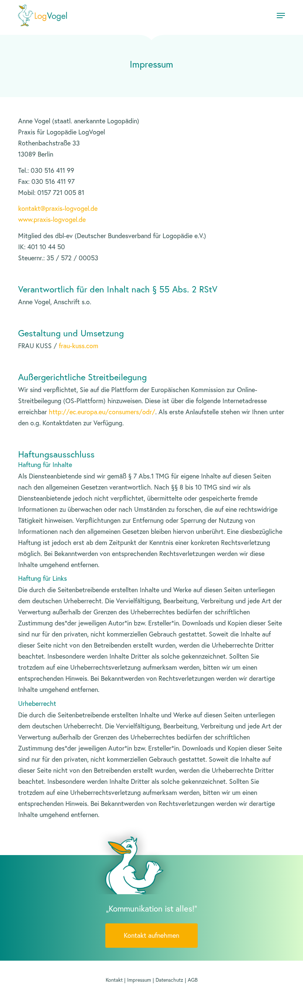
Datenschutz (169, 980)
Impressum (139, 980)
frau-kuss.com (78, 346)
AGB (193, 980)
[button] (281, 15)
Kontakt (114, 980)
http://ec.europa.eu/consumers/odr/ (102, 412)
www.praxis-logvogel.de (52, 219)
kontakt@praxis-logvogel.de (58, 208)
